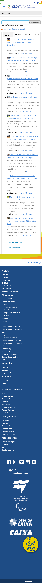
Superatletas (28, 581)
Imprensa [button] (6, 377)
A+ (27, 3)
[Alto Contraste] (34, 3)
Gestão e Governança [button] (12, 390)
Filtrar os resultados (33, 22)
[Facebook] (9, 462)
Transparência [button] (9, 417)
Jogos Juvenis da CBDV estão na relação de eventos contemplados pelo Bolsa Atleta (21, 42)
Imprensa (21, 54)
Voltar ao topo (32, 263)
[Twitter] (21, 462)
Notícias (29, 54)
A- (30, 3)
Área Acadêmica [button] (9, 438)
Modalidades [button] (8, 295)
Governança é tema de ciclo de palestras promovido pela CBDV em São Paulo (21, 221)
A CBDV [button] (5, 271)
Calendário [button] (7, 364)
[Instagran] (15, 462)
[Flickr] (34, 462)
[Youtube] (27, 462)
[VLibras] (38, 3)
